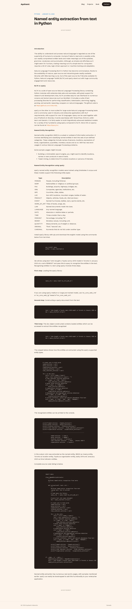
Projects (90, 4)
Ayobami (25, 4)
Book (97, 4)
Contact (106, 4)
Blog (82, 4)
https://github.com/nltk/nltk (46, 105)
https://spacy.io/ (52, 125)
